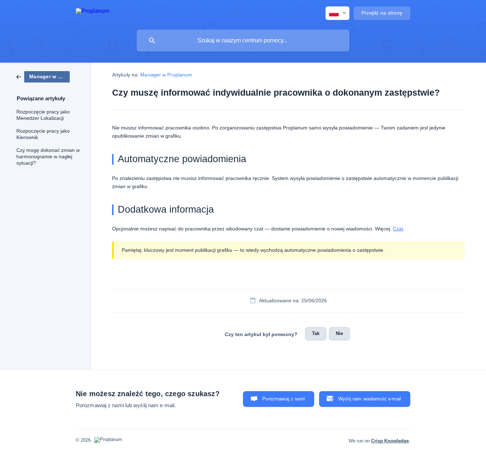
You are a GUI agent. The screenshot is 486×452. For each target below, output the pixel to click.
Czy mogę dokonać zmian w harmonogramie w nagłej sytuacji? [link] (48, 157)
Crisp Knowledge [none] (390, 440)
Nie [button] (339, 333)
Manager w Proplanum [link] (166, 75)
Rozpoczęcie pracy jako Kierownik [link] (43, 134)
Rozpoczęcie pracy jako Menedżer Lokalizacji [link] (43, 115)
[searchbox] (243, 41)
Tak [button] (315, 333)
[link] (43, 76)
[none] (92, 12)
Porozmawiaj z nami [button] (283, 399)
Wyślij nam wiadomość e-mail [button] (369, 399)
